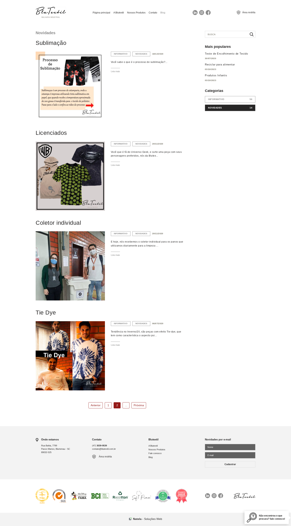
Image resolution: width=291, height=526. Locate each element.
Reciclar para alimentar (220, 64)
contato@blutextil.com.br (104, 449)
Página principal (101, 12)
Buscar (251, 34)
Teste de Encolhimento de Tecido (226, 53)
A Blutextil (118, 12)
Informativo (120, 54)
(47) (99, 445)
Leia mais (115, 71)
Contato (153, 12)
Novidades (141, 54)
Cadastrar (230, 464)
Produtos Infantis (216, 75)
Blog (162, 12)
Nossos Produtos (136, 12)
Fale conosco (155, 453)
